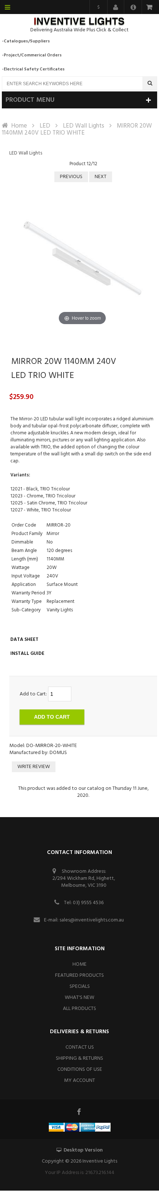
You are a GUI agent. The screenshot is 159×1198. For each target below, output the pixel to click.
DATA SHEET (24, 639)
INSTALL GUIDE (27, 653)
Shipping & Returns (79, 1058)
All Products (79, 1008)
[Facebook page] (79, 1112)
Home (19, 126)
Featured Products (79, 975)
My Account (79, 1080)
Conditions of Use (79, 1069)
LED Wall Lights (83, 126)
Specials (80, 986)
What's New (79, 997)
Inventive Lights (99, 1161)
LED (45, 126)
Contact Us (79, 1047)
